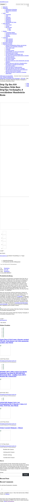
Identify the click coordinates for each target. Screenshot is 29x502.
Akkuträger (5, 8)
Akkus (7, 12)
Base (9, 28)
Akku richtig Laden (10, 47)
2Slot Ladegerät (9, 40)
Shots (9, 30)
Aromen (7, 26)
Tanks (4, 13)
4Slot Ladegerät (9, 41)
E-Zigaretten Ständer (10, 32)
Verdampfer (8, 14)
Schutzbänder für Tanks (11, 22)
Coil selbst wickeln (10, 50)
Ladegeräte (5, 37)
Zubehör (5, 31)
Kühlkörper (8, 19)
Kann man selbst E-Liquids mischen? (14, 67)
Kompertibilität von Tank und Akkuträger (15, 51)
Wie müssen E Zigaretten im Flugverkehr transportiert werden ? (15, 65)
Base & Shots (9, 27)
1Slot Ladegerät (9, 38)
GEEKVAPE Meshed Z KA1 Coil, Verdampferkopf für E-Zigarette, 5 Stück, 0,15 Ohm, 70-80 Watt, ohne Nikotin (13, 404)
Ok (4, 501)
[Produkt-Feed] (4, 489)
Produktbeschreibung (4, 360)
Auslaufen (8, 49)
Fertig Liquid (8, 24)
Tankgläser (8, 17)
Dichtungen (8, 18)
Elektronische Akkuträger (11, 9)
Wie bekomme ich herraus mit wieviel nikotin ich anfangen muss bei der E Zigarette (16, 70)
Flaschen (8, 35)
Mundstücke (8, 21)
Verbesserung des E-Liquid (12, 53)
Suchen (1, 472)
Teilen (27, 83)
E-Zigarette (19, 296)
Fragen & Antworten (7, 44)
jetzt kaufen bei (3, 255)
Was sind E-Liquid (10, 59)
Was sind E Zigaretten (10, 58)
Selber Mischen (6, 23)
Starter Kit (5, 6)
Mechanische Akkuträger (11, 10)
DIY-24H (23, 78)
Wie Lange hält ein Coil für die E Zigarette (15, 68)
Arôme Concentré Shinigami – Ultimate (11, 428)
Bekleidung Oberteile (7, 42)
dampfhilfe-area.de (4, 1)
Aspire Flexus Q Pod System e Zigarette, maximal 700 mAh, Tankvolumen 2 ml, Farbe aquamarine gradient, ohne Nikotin (14, 341)
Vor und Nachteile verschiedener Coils (14, 54)
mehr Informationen (9, 501)
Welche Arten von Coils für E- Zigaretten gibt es (16, 63)
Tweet (27, 84)
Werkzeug (8, 36)
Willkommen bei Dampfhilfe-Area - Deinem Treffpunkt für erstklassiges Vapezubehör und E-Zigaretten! (10, 77)
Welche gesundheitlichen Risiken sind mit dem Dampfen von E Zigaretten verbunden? (16, 46)
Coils (7, 15)
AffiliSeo (7, 494)
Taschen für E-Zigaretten (11, 33)
